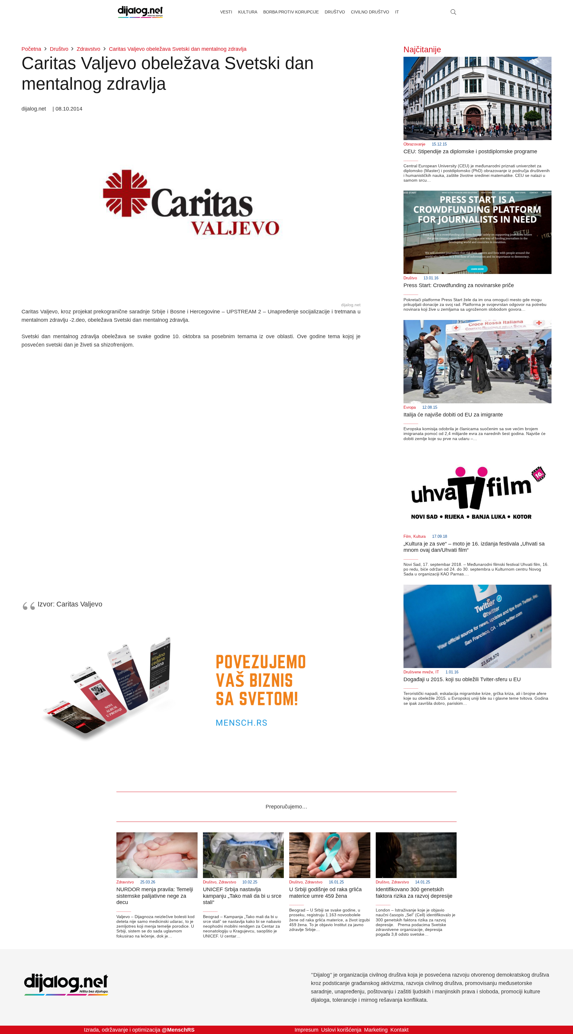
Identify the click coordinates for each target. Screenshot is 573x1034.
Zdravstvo (125, 882)
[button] (453, 11)
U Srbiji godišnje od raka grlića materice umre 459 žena (325, 892)
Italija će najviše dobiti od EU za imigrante (453, 415)
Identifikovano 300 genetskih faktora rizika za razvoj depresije (414, 892)
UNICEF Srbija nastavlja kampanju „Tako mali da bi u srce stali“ (242, 895)
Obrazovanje (414, 144)
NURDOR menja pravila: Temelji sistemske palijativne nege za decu (154, 895)
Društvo (410, 278)
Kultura (419, 536)
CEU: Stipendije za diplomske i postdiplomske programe (470, 151)
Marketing (376, 1030)
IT (437, 672)
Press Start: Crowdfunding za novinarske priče (458, 285)
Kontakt (399, 1030)
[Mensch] (191, 623)
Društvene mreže (418, 672)
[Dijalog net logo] (140, 11)
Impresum (306, 1030)
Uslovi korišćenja (341, 1030)
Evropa (409, 407)
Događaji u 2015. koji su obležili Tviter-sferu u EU (462, 679)
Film (407, 536)
